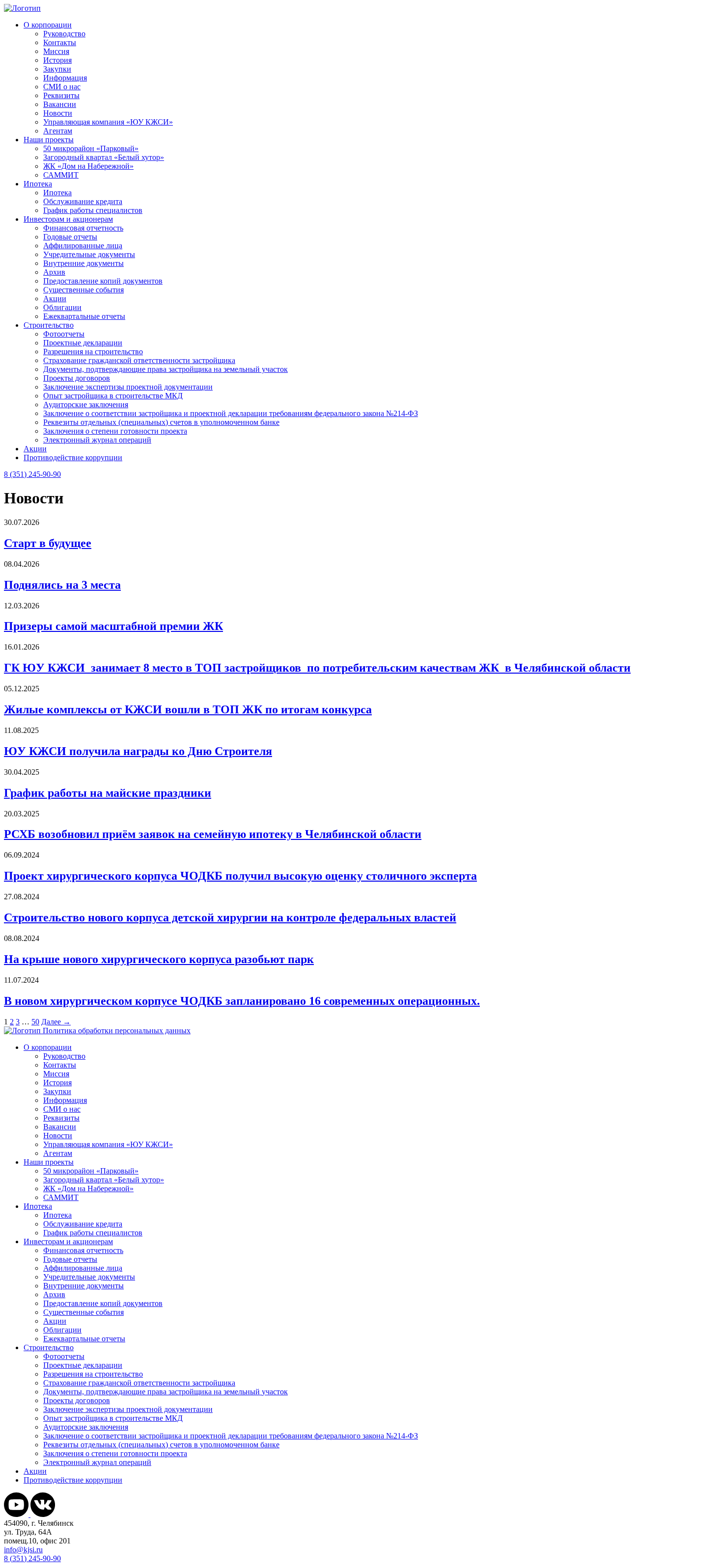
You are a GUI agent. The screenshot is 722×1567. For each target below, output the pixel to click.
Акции (54, 298)
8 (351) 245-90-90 (32, 474)
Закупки (57, 69)
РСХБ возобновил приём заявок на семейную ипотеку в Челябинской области (212, 834)
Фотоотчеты (63, 334)
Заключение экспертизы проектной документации (128, 387)
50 (35, 1022)
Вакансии (59, 104)
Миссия (56, 51)
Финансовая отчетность (83, 228)
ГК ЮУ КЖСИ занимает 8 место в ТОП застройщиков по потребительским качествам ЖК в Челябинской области (317, 667)
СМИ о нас (62, 86)
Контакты (59, 42)
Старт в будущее (47, 543)
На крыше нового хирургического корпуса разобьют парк (159, 959)
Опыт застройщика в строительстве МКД (113, 396)
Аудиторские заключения (85, 404)
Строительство (49, 325)
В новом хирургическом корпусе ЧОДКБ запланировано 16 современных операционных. (242, 1000)
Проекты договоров (76, 378)
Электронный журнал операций (97, 440)
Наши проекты (49, 139)
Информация (65, 78)
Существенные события (83, 290)
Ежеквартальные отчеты (84, 316)
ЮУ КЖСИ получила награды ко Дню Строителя (138, 751)
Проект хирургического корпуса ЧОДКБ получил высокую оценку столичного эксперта (240, 875)
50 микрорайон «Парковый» (91, 148)
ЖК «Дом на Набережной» (88, 166)
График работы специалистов (92, 210)
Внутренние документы (83, 263)
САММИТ (61, 175)
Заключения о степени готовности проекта (115, 431)
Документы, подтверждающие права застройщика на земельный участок (165, 369)
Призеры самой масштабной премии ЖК (113, 626)
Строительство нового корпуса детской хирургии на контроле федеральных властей (230, 917)
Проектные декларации (82, 343)
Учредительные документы (89, 254)
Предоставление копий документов (103, 281)
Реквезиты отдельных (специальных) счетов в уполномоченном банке (161, 422)
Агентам (57, 131)
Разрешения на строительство (93, 351)
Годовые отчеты (70, 237)
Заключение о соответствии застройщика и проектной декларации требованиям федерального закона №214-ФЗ (230, 413)
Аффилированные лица (82, 245)
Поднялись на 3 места (62, 584)
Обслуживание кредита (82, 201)
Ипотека (38, 184)
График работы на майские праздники (107, 792)
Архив (54, 272)
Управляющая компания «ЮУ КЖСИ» (108, 122)
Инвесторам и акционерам (68, 219)
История (57, 60)
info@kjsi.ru (23, 1549)
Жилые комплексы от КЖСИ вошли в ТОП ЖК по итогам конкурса (188, 709)
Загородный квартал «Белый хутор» (103, 157)
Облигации (62, 307)
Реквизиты (61, 95)
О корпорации (48, 25)
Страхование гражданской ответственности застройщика (139, 360)
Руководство (64, 33)
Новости (57, 113)
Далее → (56, 1022)
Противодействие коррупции (73, 457)
